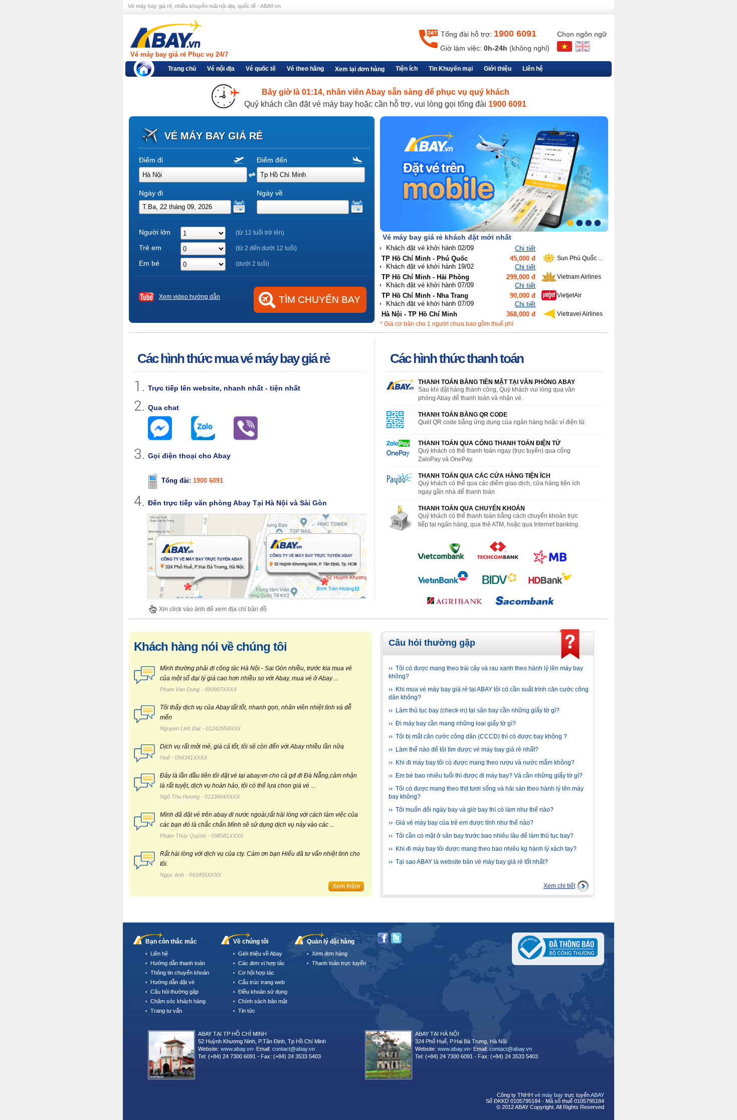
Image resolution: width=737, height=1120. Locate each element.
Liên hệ (532, 68)
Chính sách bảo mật (262, 1001)
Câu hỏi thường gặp (174, 992)
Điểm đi (151, 160)
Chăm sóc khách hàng (178, 1001)
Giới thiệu (497, 68)
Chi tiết (525, 248)
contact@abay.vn (293, 1049)
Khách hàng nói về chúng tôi (210, 646)
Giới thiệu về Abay (260, 954)
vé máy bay (548, 1095)
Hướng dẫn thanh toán (177, 963)
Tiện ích (407, 68)
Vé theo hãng (305, 68)
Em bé (149, 263)
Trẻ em (150, 248)
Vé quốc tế (261, 68)
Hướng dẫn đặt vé (172, 982)
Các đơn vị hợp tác (261, 963)
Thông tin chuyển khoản (179, 973)
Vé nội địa (221, 68)
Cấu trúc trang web (261, 982)
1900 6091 (208, 480)
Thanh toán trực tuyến (339, 963)
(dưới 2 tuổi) (252, 263)
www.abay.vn (237, 1049)
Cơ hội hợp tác (256, 973)
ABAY (597, 1095)
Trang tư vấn (166, 1011)
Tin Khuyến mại (451, 68)
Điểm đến (272, 160)
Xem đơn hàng (329, 954)
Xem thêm (346, 886)
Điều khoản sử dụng (262, 992)
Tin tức (246, 1011)
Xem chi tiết (559, 885)
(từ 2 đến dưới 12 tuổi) (266, 248)
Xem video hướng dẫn (189, 296)
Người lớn (154, 232)
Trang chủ (182, 68)
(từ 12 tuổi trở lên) (260, 232)
